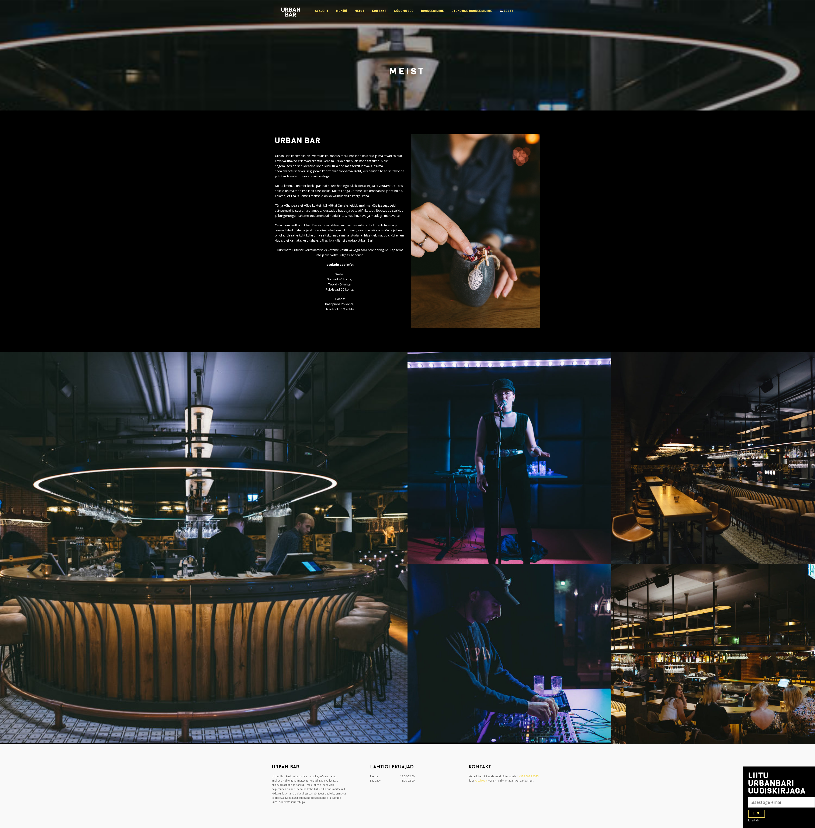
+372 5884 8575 (529, 776)
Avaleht (322, 11)
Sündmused (404, 11)
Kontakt (379, 11)
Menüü (341, 11)
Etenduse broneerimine (472, 11)
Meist (360, 11)
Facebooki (481, 780)
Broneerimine (432, 11)
